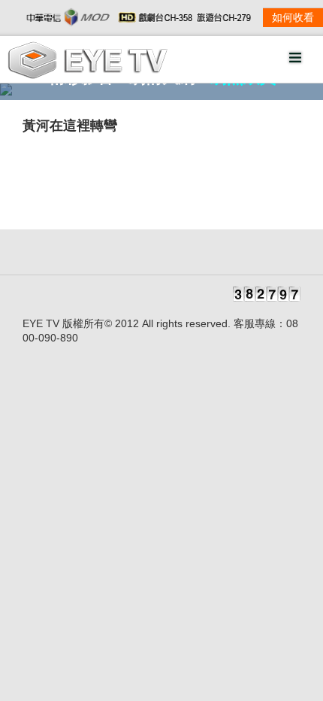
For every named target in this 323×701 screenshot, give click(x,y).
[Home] (88, 75)
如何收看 (293, 17)
